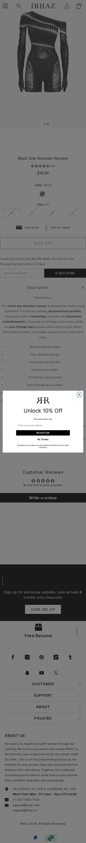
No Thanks (43, 439)
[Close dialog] (79, 394)
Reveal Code (43, 433)
